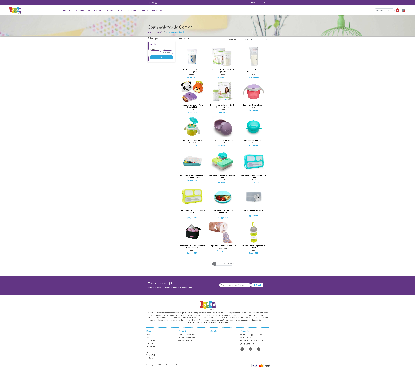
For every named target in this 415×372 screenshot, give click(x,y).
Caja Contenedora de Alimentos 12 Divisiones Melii (192, 176)
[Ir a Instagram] (152, 2)
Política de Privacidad (185, 340)
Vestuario (73, 10)
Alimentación (85, 10)
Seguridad (132, 10)
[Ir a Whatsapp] (159, 2)
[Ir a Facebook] (149, 2)
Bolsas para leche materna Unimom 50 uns (253, 71)
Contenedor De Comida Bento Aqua (253, 176)
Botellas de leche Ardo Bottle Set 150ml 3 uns (222, 106)
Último (230, 263)
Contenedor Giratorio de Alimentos (223, 211)
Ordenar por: (232, 39)
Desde (152, 49)
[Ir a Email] (156, 2)
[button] (254, 3)
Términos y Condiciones (186, 335)
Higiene (121, 10)
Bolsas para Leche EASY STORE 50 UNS (223, 71)
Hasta (164, 49)
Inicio (65, 10)
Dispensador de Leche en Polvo (223, 246)
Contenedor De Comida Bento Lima (192, 211)
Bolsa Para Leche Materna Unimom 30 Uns (192, 71)
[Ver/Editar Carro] (401, 10)
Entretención (110, 10)
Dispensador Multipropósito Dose (253, 247)
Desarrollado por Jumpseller (187, 365)
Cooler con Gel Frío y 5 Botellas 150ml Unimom (192, 247)
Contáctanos (157, 10)
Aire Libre (97, 10)
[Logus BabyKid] (15, 11)
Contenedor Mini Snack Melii (253, 210)
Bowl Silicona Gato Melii (223, 140)
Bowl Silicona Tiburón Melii (253, 140)
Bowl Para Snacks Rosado (254, 105)
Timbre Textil (145, 10)
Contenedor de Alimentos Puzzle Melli (223, 176)
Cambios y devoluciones (186, 337)
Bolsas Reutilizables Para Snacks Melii (192, 106)
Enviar (258, 285)
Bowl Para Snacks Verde (192, 140)
